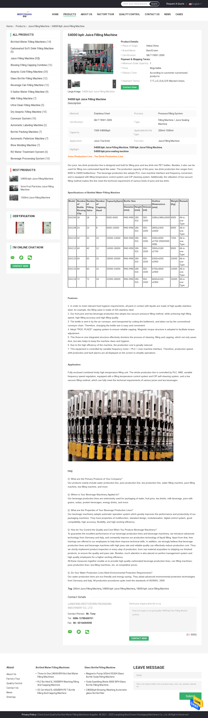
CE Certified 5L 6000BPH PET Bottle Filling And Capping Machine (56, 691)
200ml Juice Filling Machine (87, 588)
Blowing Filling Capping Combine (29, 65)
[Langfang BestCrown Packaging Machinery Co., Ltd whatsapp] (23, 258)
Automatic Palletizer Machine (28, 138)
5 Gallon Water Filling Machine (28, 91)
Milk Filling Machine (22, 98)
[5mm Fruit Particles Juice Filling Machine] (13, 188)
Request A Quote (175, 3)
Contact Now (130, 87)
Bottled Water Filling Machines (28, 41)
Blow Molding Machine (23, 145)
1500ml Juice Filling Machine (35, 197)
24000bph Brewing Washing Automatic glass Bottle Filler (106, 691)
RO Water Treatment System (27, 151)
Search (154, 4)
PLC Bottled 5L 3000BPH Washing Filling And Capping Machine (58, 683)
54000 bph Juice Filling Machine (37, 178)
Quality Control (129, 14)
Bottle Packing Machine (24, 131)
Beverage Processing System (28, 158)
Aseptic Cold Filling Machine (27, 71)
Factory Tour (105, 14)
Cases (179, 14)
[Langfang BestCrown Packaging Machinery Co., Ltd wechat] (32, 258)
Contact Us (152, 14)
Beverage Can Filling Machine (27, 85)
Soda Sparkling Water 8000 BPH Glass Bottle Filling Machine (106, 683)
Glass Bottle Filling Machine (26, 78)
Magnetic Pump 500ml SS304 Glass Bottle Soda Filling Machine (105, 675)
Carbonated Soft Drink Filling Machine (32, 48)
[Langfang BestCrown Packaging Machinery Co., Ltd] (24, 14)
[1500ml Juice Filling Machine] (13, 197)
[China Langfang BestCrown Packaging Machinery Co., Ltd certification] (19, 228)
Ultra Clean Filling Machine (25, 105)
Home (55, 14)
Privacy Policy (29, 714)
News (167, 14)
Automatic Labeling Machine (27, 125)
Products (69, 14)
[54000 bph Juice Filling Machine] (13, 179)
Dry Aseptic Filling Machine (26, 111)
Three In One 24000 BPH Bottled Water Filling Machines (57, 675)
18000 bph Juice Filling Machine (152, 588)
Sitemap (11, 697)
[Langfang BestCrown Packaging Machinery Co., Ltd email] (15, 258)
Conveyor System (21, 118)
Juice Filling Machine (38, 26)
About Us (86, 14)
